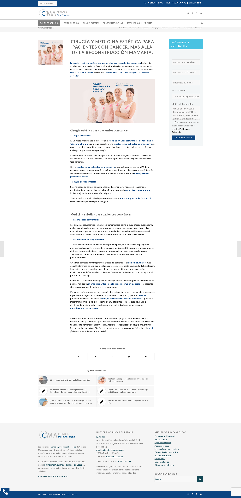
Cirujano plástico (162, 462)
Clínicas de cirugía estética (166, 452)
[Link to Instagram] (196, 13)
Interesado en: (179, 90)
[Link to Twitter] (188, 13)
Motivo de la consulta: (182, 104)
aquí (151, 328)
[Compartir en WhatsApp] (112, 356)
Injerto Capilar (161, 439)
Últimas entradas (46, 27)
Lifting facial (160, 458)
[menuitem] (150, 3)
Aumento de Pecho (163, 455)
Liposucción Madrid (163, 442)
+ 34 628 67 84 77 (114, 456)
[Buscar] (201, 23)
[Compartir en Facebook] (78, 356)
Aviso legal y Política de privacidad (53, 476)
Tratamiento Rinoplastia (165, 436)
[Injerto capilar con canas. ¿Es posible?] (2, 249)
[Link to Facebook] (192, 13)
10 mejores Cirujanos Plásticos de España (64, 464)
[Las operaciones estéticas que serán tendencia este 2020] (239, 249)
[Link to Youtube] (201, 13)
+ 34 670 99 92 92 (123, 461)
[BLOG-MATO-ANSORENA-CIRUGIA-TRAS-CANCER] (50, 52)
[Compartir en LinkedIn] (129, 356)
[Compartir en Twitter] (95, 356)
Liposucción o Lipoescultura (167, 449)
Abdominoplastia (162, 446)
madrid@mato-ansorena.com (110, 449)
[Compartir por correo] (146, 356)
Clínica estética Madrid (164, 465)
